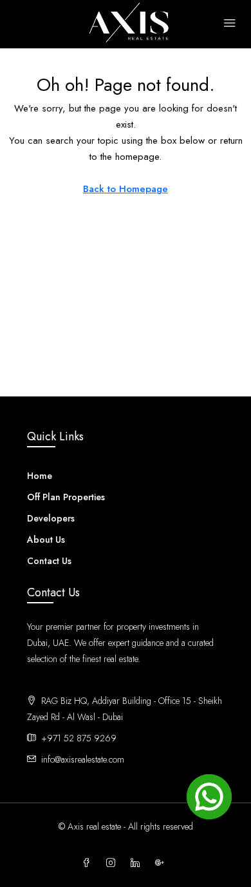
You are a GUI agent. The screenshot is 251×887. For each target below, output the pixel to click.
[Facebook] (89, 863)
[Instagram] (113, 863)
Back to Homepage (125, 189)
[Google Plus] (162, 863)
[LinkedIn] (138, 863)
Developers (51, 518)
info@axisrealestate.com (82, 759)
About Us (46, 539)
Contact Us (49, 560)
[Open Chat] (209, 796)
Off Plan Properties (66, 497)
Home (39, 475)
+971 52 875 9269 (78, 738)
